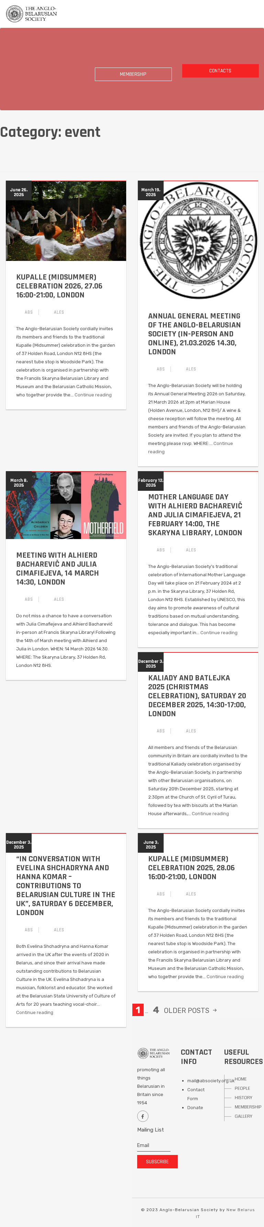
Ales (59, 312)
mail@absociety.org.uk (211, 1080)
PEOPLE (242, 1088)
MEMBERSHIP (246, 1107)
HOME (241, 1079)
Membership (133, 74)
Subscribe (157, 1161)
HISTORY (243, 1098)
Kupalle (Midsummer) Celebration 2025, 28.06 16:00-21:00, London (191, 868)
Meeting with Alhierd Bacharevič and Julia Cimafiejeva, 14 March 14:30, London (57, 568)
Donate (195, 1107)
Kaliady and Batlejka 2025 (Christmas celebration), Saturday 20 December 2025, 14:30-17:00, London (197, 696)
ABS (29, 312)
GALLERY (243, 1116)
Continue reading (93, 394)
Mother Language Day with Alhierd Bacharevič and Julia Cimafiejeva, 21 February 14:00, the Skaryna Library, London (195, 515)
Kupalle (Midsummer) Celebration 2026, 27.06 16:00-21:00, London (59, 286)
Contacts (220, 71)
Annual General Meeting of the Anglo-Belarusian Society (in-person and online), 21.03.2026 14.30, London (194, 334)
